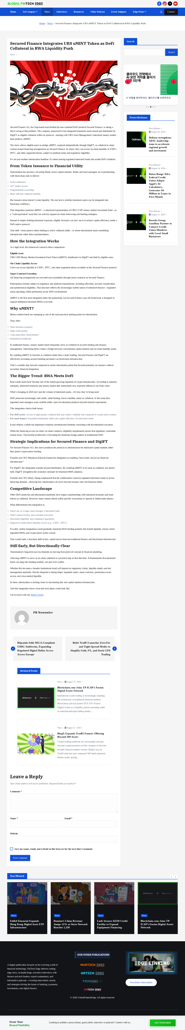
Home (13, 12)
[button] (171, 877)
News (47, 12)
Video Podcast (97, 12)
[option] (27, 908)
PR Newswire (43, 612)
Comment (16, 791)
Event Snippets (118, 12)
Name (14, 818)
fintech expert (37, 595)
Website (14, 833)
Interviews (62, 12)
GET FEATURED (163, 1023)
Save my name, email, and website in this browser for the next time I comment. (53, 849)
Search (130, 41)
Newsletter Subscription (141, 982)
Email (68, 818)
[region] (151, 86)
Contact (171, 12)
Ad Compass (29, 12)
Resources (79, 12)
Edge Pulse (138, 12)
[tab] (146, 106)
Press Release (154, 128)
